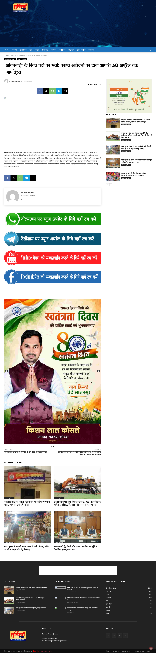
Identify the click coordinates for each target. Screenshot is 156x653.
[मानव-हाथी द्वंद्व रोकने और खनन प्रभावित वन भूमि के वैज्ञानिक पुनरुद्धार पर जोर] (77, 527)
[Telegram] (59, 91)
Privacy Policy (126, 651)
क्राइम (90, 50)
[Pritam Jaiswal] (6, 81)
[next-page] (110, 184)
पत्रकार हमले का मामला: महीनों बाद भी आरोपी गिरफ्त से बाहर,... (32, 587)
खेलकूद (71, 50)
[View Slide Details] (52, 219)
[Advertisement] (78, 31)
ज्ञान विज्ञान (81, 50)
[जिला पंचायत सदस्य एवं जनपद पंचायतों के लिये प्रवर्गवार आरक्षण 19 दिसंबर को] (60, 600)
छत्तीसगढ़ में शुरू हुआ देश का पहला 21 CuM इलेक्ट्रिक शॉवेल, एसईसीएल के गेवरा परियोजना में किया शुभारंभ (77, 503)
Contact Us (149, 651)
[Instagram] (114, 635)
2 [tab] (53, 446)
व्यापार (53, 50)
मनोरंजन (62, 50)
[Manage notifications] (151, 648)
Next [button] (98, 371)
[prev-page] (107, 184)
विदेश (37, 50)
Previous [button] (6, 371)
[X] (46, 91)
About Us (108, 651)
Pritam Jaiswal (16, 81)
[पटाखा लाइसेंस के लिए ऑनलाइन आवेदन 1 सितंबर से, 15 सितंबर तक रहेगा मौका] (113, 176)
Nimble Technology (47, 651)
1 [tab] (51, 446)
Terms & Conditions (138, 651)
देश (31, 50)
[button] (149, 50)
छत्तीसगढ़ (23, 50)
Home (6, 55)
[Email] (65, 91)
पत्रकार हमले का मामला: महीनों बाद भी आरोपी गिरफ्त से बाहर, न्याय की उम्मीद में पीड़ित (27, 503)
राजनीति (45, 50)
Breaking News (13, 55)
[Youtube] (125, 635)
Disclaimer (116, 651)
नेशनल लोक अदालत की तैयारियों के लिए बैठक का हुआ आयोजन (25, 452)
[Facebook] (40, 91)
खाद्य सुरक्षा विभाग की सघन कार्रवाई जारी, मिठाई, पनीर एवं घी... (32, 608)
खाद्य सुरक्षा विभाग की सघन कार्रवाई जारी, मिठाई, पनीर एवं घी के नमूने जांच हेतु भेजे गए (26, 548)
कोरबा (14, 50)
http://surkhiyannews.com (28, 195)
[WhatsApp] (52, 91)
